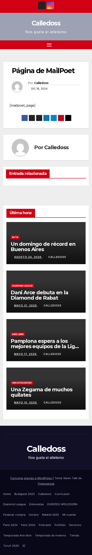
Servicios (75, 525)
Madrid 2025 (50, 514)
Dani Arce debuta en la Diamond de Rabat (39, 295)
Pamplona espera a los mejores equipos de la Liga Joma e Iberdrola (44, 346)
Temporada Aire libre (17, 535)
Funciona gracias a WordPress (31, 478)
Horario (34, 514)
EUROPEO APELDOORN (62, 504)
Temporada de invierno (50, 535)
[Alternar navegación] (49, 45)
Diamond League (22, 285)
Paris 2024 (10, 525)
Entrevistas (36, 504)
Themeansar (46, 483)
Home (7, 494)
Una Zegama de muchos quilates (41, 392)
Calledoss (46, 23)
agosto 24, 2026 (28, 257)
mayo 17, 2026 (25, 354)
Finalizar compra (14, 514)
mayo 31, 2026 (26, 305)
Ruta (15, 237)
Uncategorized (22, 382)
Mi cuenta (69, 514)
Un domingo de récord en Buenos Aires (43, 246)
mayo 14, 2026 (26, 402)
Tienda (74, 535)
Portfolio (60, 525)
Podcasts (45, 525)
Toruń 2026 (11, 545)
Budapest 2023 (24, 494)
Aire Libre (18, 334)
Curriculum (62, 494)
